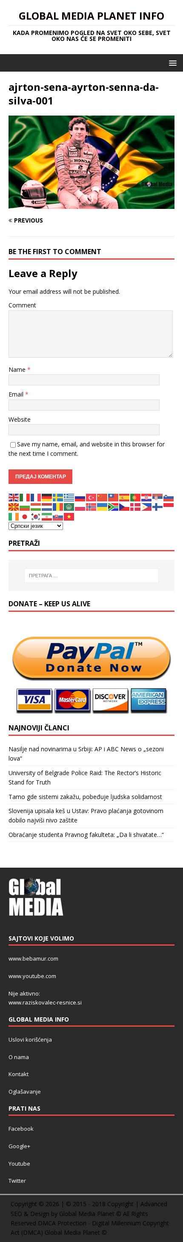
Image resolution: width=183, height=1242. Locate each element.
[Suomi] (157, 506)
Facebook (21, 1128)
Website (20, 419)
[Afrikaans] (113, 506)
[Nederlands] (47, 506)
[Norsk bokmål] (91, 506)
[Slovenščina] (168, 497)
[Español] (124, 497)
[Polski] (80, 506)
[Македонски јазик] (14, 506)
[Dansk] (135, 506)
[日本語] (25, 516)
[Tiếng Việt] (69, 516)
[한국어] (36, 516)
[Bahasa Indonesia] (168, 506)
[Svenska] (58, 497)
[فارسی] (47, 516)
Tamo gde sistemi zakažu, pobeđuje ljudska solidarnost (85, 797)
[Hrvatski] (146, 497)
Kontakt (19, 1074)
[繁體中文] (113, 497)
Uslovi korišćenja (30, 1039)
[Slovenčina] (58, 516)
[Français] (36, 497)
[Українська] (102, 506)
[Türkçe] (91, 497)
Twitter (17, 1180)
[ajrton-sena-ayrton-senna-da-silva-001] (91, 204)
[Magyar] (36, 506)
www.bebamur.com (33, 958)
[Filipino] (146, 506)
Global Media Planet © (76, 1232)
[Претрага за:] (91, 575)
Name (18, 369)
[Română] (58, 506)
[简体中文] (102, 497)
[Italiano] (25, 497)
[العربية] (69, 506)
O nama (19, 1057)
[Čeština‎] (124, 506)
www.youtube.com (32, 976)
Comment (22, 305)
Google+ (19, 1146)
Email (17, 394)
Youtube (19, 1163)
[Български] (25, 506)
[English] (14, 497)
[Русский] (80, 497)
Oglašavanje (25, 1091)
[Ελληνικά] (69, 497)
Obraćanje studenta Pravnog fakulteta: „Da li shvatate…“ (86, 835)
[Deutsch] (47, 497)
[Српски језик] (157, 497)
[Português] (135, 497)
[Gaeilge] (14, 516)
